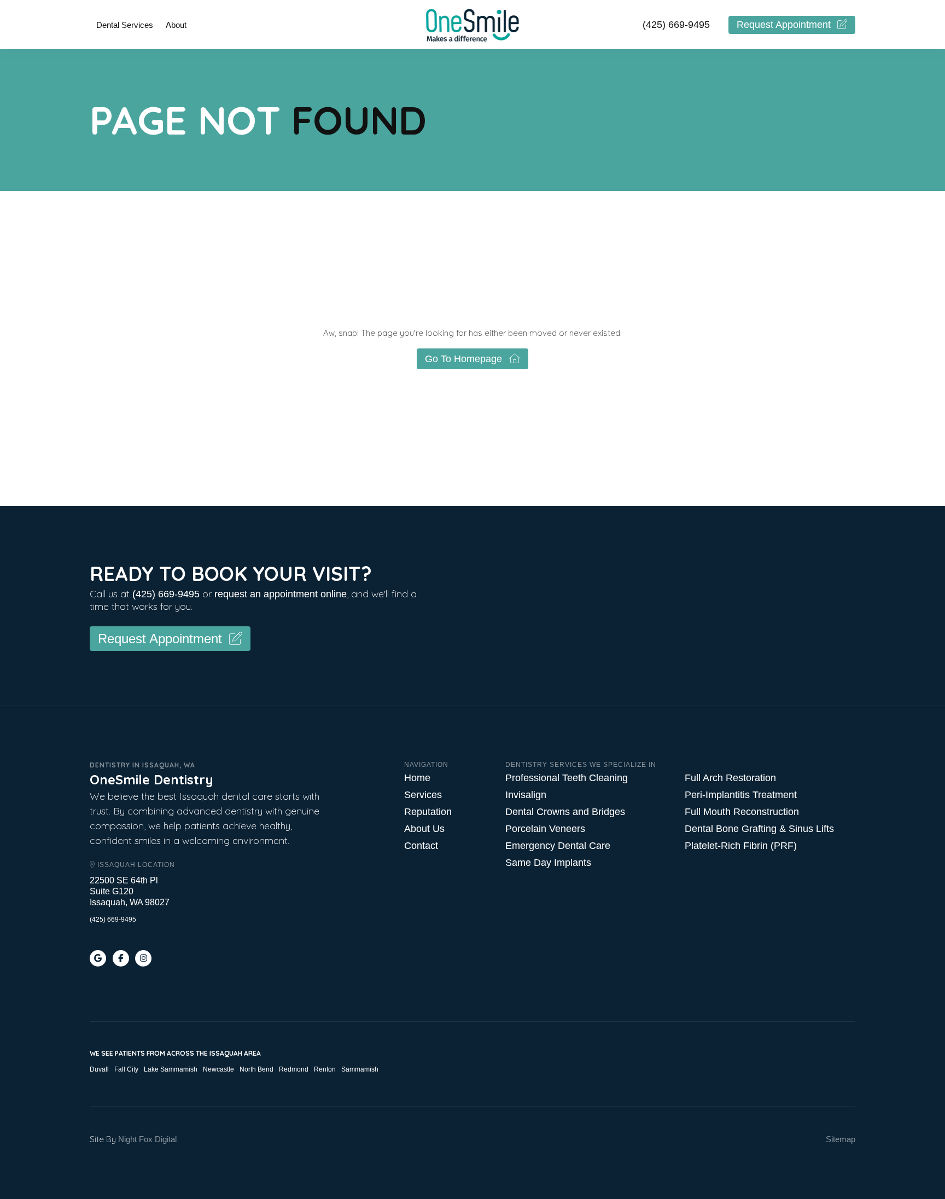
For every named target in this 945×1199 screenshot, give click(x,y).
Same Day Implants (548, 862)
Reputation (428, 811)
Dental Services (124, 25)
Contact (421, 845)
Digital (166, 1139)
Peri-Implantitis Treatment (741, 794)
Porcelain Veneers (545, 828)
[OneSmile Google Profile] (98, 958)
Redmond (293, 1069)
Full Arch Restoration (730, 777)
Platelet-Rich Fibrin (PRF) (741, 845)
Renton (325, 1069)
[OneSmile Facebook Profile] (121, 958)
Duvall (99, 1069)
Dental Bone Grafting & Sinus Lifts (759, 828)
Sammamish (359, 1069)
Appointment (784, 24)
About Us (424, 828)
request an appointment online (280, 594)
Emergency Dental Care (557, 845)
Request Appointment (160, 638)
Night (127, 1139)
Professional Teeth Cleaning (566, 777)
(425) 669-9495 (676, 24)
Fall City (126, 1069)
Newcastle (218, 1069)
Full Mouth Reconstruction (742, 811)
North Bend (256, 1069)
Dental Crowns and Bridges (565, 811)
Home (417, 777)
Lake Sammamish (170, 1069)
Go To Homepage (463, 358)
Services (423, 794)
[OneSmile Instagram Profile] (143, 958)
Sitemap (840, 1139)
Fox (146, 1139)
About (176, 25)
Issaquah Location (135, 865)
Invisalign (525, 794)
